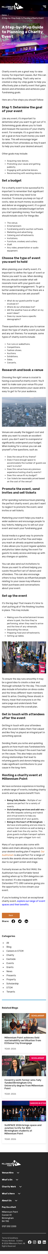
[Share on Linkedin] (25, 921)
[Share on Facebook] (12, 921)
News (9, 971)
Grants (9, 967)
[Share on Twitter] (18, 921)
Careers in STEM (15, 951)
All (7, 942)
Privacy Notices (8, 1241)
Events (10, 963)
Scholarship (12, 983)
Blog (8, 946)
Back (11, 915)
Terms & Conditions (10, 1238)
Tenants (10, 991)
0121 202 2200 (9, 1226)
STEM (9, 987)
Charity (10, 955)
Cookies (19, 1241)
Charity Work (9, 1186)
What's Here (8, 1193)
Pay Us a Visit (9, 1207)
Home (4, 15)
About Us (7, 1200)
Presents (11, 975)
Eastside (11, 959)
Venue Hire (7, 1172)
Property (11, 979)
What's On (7, 1179)
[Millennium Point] (11, 1163)
